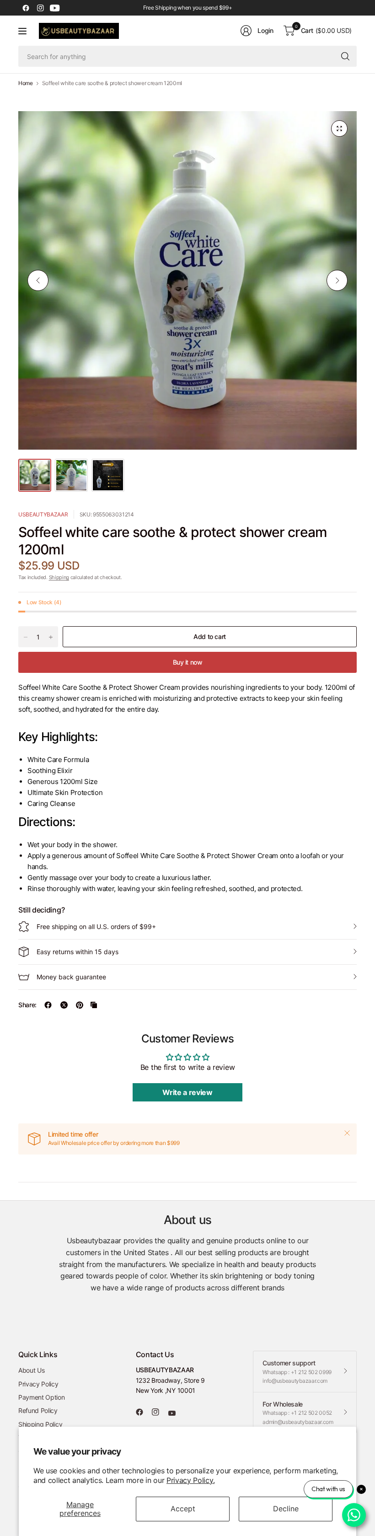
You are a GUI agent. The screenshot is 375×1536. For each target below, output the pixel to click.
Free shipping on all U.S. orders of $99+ (96, 926)
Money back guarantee (71, 977)
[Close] (347, 1133)
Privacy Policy (38, 1384)
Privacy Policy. (190, 1480)
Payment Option (41, 1397)
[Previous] (37, 280)
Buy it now (188, 662)
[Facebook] (25, 7)
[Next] (337, 280)
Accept (183, 1508)
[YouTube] (55, 7)
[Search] (345, 56)
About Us (31, 1370)
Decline (286, 1508)
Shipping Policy (40, 1424)
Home (25, 83)
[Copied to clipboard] (94, 1005)
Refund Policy (38, 1410)
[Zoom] (339, 128)
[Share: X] (64, 1005)
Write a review (187, 1092)
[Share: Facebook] (48, 1005)
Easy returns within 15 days (77, 952)
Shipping (59, 577)
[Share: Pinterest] (80, 1005)
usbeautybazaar (43, 514)
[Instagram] (40, 7)
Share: (27, 1005)
